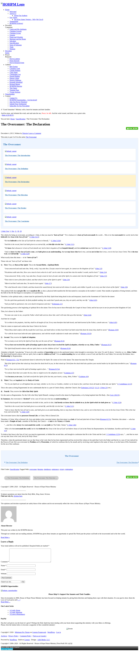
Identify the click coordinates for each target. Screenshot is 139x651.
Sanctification (14, 469)
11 (15, 231)
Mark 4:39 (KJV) (8, 115)
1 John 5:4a (5, 231)
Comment (5, 562)
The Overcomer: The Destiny (15, 208)
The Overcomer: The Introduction (17, 155)
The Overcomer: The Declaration (17, 182)
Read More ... (5, 602)
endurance (55, 469)
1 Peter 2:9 (103, 388)
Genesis (27, 640)
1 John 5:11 (70, 244)
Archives (4, 636)
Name (3, 565)
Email (3, 570)
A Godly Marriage (16, 612)
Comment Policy (25, 636)
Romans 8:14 (59, 341)
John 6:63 (93, 300)
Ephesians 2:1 (57, 304)
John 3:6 (66, 280)
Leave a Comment (34, 133)
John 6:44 (87, 315)
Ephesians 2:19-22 (87, 388)
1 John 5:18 (107, 248)
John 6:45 (113, 322)
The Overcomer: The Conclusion (17, 221)
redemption (69, 469)
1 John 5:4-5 (34, 237)
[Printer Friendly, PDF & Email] (132, 129)
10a (12, 231)
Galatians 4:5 (68, 373)
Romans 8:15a (54, 369)
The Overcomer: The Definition (16, 169)
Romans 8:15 (106, 345)
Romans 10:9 (113, 330)
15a (17, 360)
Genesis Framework (39, 632)
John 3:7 (48, 283)
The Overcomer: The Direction (16, 195)
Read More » (5, 537)
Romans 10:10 (86, 333)
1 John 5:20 (25, 254)
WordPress (51, 632)
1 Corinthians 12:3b (113, 434)
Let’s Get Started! (7, 649)
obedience (47, 469)
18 (18, 231)
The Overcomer (31, 137)
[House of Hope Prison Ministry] (13, 4)
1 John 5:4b (72, 425)
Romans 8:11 (10, 360)
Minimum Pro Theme (22, 632)
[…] (18, 600)
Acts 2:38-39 (114, 395)
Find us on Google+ (40, 636)
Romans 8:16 (65, 348)
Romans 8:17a (105, 419)
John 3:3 (99, 268)
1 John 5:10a (55, 241)
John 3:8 (124, 287)
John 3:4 (103, 272)
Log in (58, 632)
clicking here (17, 496)
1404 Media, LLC (43, 640)
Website (3, 574)
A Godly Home (15, 610)
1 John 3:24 (117, 402)
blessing (40, 469)
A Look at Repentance (17, 614)
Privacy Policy (13, 636)
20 (21, 231)
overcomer (33, 469)
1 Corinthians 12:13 (124, 384)
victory (62, 469)
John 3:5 (103, 276)
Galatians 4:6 (83, 376)
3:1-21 (97, 388)
